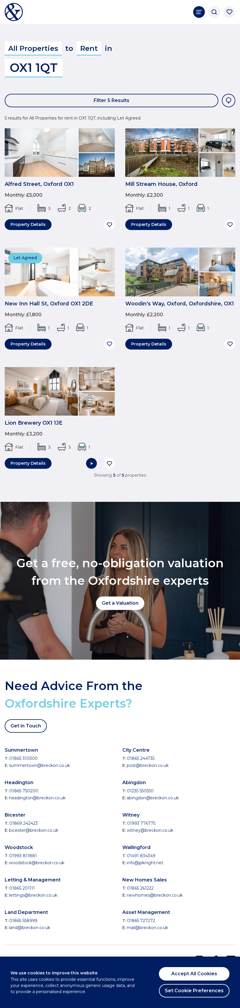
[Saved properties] (229, 12)
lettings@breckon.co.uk (33, 895)
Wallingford (136, 847)
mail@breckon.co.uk (147, 927)
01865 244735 (141, 758)
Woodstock (19, 847)
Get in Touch (26, 726)
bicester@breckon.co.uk (33, 830)
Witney (131, 815)
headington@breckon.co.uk (37, 797)
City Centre (136, 750)
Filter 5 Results (111, 100)
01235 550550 (140, 790)
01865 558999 (23, 920)
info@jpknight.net (145, 862)
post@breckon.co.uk (148, 765)
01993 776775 (141, 823)
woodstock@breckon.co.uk (36, 862)
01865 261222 (140, 888)
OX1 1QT (34, 67)
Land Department (26, 912)
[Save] (109, 224)
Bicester (15, 815)
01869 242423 (23, 823)
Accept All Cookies (194, 973)
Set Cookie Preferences (194, 990)
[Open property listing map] (228, 100)
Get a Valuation (120, 603)
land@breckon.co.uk (29, 927)
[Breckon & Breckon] (14, 12)
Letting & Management (33, 880)
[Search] (214, 12)
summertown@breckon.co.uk (39, 765)
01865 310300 (23, 758)
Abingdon (134, 782)
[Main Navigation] (199, 12)
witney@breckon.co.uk (150, 830)
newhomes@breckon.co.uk (155, 895)
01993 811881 (23, 855)
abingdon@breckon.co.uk (153, 797)
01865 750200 (23, 790)
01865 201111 (22, 888)
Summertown (21, 750)
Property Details (28, 224)
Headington (19, 782)
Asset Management (146, 912)
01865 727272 (141, 920)
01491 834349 (141, 855)
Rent (89, 48)
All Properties (33, 48)
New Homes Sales (144, 880)
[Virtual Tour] (91, 463)
